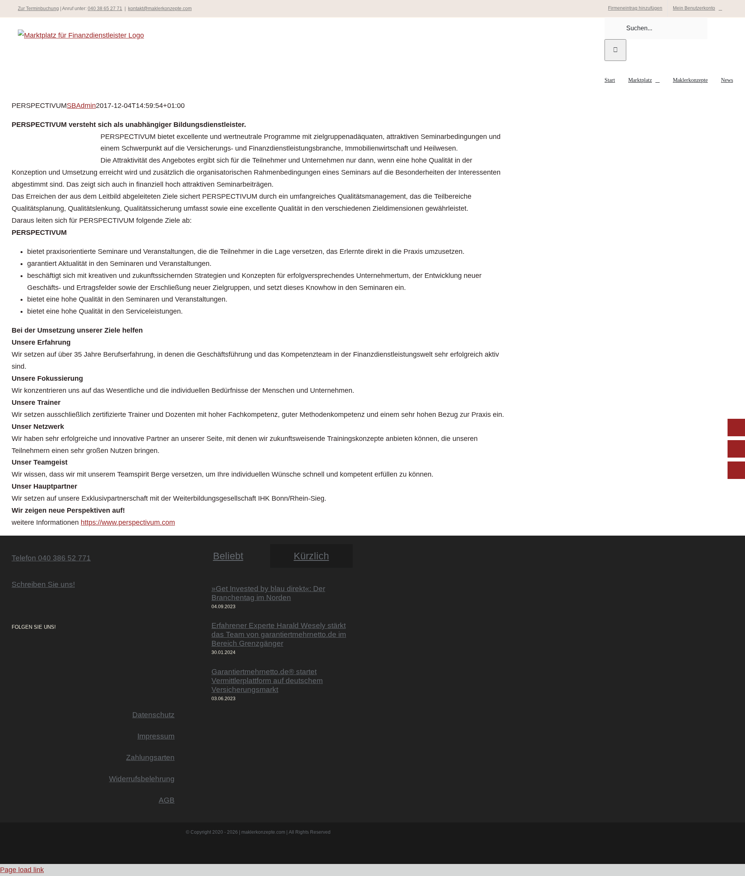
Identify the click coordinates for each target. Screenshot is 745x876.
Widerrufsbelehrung (142, 778)
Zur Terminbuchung (38, 8)
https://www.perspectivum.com (128, 522)
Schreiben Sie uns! (43, 584)
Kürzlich (311, 555)
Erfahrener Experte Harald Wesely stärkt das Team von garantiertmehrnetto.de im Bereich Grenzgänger (278, 634)
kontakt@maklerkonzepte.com (160, 8)
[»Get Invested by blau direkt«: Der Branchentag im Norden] (196, 597)
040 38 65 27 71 (105, 8)
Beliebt (228, 555)
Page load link (22, 870)
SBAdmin (81, 105)
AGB (167, 800)
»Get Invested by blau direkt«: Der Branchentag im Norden (268, 593)
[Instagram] (14, 648)
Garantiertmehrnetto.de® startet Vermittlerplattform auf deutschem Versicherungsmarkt (267, 680)
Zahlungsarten (150, 757)
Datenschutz (153, 714)
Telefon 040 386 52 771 (51, 557)
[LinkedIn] (35, 648)
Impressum (156, 736)
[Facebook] (25, 648)
